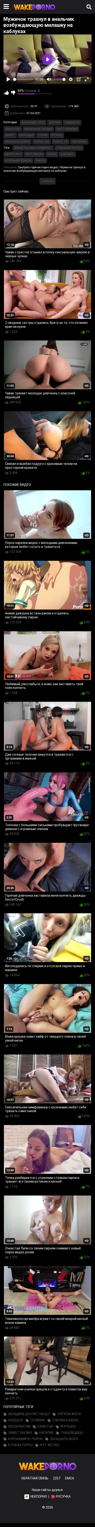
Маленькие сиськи (38, 129)
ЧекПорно (79, 141)
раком (40, 160)
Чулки (42, 135)
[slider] (23, 79)
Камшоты (72, 122)
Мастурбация (67, 129)
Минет (10, 135)
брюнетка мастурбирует (33, 148)
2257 (56, 1478)
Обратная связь (34, 1478)
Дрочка (54, 122)
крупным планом (18, 160)
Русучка (63, 1496)
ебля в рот (13, 154)
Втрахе (57, 135)
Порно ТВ (60, 141)
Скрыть (47, 181)
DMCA (69, 1478)
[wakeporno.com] (34, 11)
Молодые (26, 135)
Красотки (12, 129)
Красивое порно (17, 141)
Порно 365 (41, 141)
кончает (67, 154)
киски (51, 154)
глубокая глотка (69, 148)
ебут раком (34, 154)
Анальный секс (33, 122)
